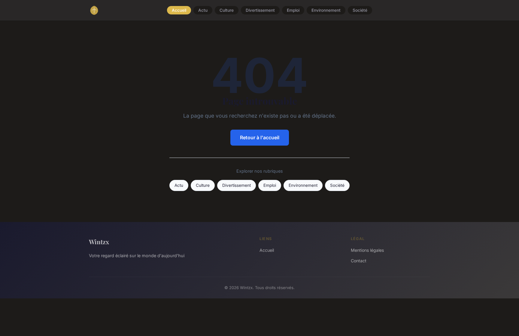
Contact (358, 260)
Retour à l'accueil (259, 137)
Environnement (326, 10)
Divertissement (260, 10)
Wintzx (99, 241)
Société (360, 10)
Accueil (179, 10)
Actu (203, 10)
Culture (227, 10)
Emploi (293, 10)
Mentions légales (367, 250)
